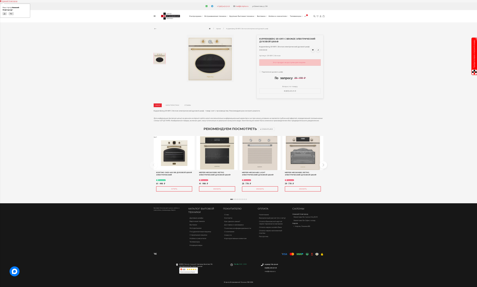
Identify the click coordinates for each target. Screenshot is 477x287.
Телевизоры (295, 16)
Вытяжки (261, 16)
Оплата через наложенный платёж (270, 232)
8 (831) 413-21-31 (290, 91)
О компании (229, 232)
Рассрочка (263, 236)
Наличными (264, 215)
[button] (231, 199)
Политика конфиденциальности (237, 228)
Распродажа (195, 16)
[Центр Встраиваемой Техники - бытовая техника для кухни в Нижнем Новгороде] (171, 16)
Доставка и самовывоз (234, 225)
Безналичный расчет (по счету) (272, 218)
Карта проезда (197, 266)
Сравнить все (267, 129)
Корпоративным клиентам (235, 238)
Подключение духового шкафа (272, 72)
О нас (226, 215)
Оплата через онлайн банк (270, 227)
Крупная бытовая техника (241, 16)
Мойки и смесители (278, 16)
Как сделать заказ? (232, 221)
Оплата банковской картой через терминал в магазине (271, 222)
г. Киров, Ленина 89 (302, 226)
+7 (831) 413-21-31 (223, 6)
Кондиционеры (196, 245)
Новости (228, 235)
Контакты (228, 218)
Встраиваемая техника (215, 16)
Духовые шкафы (196, 218)
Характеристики (172, 105)
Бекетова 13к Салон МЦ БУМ (306, 217)
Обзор (157, 105)
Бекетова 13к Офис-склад (304, 220)
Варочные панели (197, 221)
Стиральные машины (198, 235)
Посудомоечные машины (200, 232)
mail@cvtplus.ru (242, 6)
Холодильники (195, 228)
